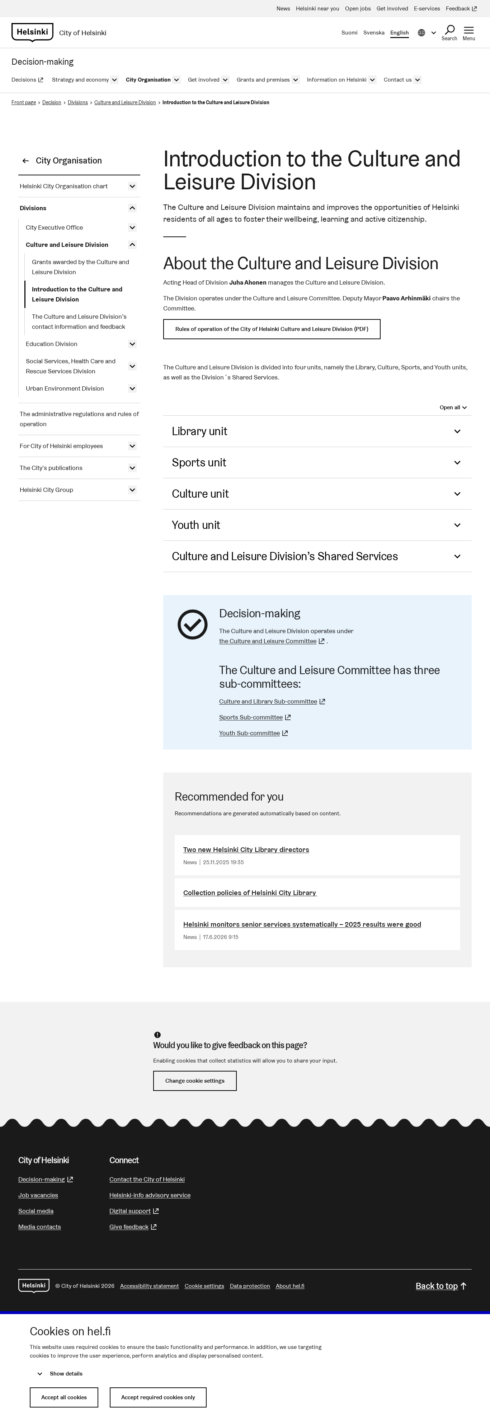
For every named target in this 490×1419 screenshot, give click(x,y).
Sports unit (199, 462)
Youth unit (196, 524)
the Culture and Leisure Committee (272, 641)
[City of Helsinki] (34, 1286)
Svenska (374, 32)
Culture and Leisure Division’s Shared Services (285, 556)
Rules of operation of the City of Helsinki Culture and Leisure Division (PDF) (271, 329)
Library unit (199, 431)
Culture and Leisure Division (125, 102)
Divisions (78, 102)
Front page (23, 102)
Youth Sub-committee (254, 733)
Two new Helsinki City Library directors (246, 849)
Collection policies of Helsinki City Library (250, 892)
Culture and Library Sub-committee (273, 701)
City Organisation (69, 160)
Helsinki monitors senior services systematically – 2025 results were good (302, 924)
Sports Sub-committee (256, 717)
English (399, 32)
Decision (51, 102)
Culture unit (200, 493)
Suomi (349, 32)
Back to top (437, 1285)
